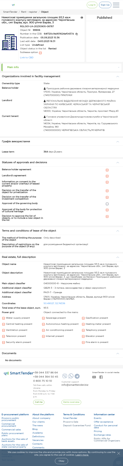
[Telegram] (77, 377)
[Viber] (64, 377)
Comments (38, 448)
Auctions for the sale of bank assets (15, 440)
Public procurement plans (13, 434)
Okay (61, 461)
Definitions (38, 437)
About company (41, 418)
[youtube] (94, 378)
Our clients (38, 422)
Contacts (37, 444)
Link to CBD (26, 58)
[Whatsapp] (70, 378)
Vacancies (38, 440)
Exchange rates (102, 435)
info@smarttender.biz (75, 385)
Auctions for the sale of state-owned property (15, 446)
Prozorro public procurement (10, 419)
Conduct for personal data (106, 427)
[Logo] (13, 5)
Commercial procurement (9, 425)
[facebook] (101, 378)
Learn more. (82, 455)
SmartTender (70, 418)
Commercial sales (11, 430)
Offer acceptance (103, 422)
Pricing (98, 431)
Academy (37, 433)
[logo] (18, 373)
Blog (34, 429)
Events (97, 418)
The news (37, 426)
